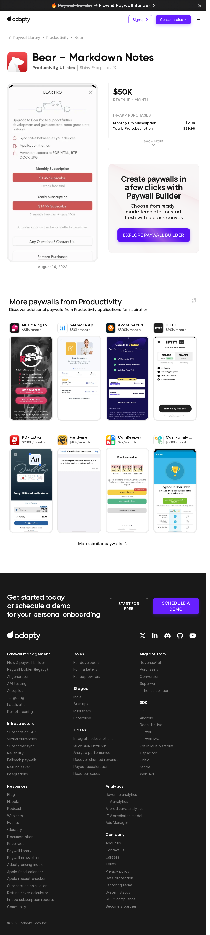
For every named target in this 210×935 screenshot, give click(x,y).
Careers (112, 857)
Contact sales (171, 19)
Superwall (148, 683)
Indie (78, 697)
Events (13, 822)
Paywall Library (26, 38)
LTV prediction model (124, 815)
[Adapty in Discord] (167, 636)
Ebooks (13, 801)
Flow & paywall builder (26, 662)
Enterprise (82, 718)
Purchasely (149, 669)
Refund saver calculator (27, 892)
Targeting (15, 697)
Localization (17, 704)
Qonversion (150, 676)
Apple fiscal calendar (25, 872)
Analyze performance (92, 752)
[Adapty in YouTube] (192, 636)
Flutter (145, 732)
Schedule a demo (176, 606)
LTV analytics (117, 801)
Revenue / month (131, 100)
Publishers (82, 711)
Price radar (16, 843)
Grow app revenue (90, 745)
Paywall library (19, 851)
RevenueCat (150, 662)
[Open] (198, 20)
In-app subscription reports (30, 899)
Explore (153, 235)
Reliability (15, 753)
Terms (111, 864)
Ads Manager (117, 822)
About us (113, 843)
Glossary (14, 829)
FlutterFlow (149, 739)
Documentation (20, 836)
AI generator (18, 676)
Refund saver (18, 767)
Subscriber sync (21, 746)
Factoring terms (119, 885)
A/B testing (16, 683)
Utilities (67, 67)
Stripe (145, 767)
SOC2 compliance (121, 899)
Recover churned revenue (96, 759)
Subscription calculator (27, 886)
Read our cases (87, 773)
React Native (151, 725)
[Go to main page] (18, 19)
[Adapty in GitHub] (180, 636)
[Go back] (10, 39)
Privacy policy (117, 871)
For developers (87, 662)
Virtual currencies (22, 739)
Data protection (119, 878)
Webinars (15, 815)
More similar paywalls (100, 543)
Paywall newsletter (23, 857)
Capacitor (148, 753)
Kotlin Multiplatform (156, 746)
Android (146, 718)
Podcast (14, 808)
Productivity (57, 38)
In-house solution (154, 690)
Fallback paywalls (22, 760)
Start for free (128, 606)
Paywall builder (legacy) (27, 669)
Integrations (17, 774)
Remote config (20, 711)
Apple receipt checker (26, 878)
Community (16, 907)
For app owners (87, 676)
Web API (147, 774)
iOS (143, 711)
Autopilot (15, 690)
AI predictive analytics (124, 808)
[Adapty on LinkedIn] (155, 636)
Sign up (138, 19)
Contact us (115, 850)
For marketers (85, 669)
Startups (81, 704)
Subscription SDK (22, 732)
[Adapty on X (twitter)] (142, 636)
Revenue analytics (121, 794)
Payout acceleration (91, 766)
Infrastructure (21, 724)
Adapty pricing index (25, 864)
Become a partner (121, 906)
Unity (144, 760)
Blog (11, 794)
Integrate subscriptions (93, 738)
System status (118, 892)
